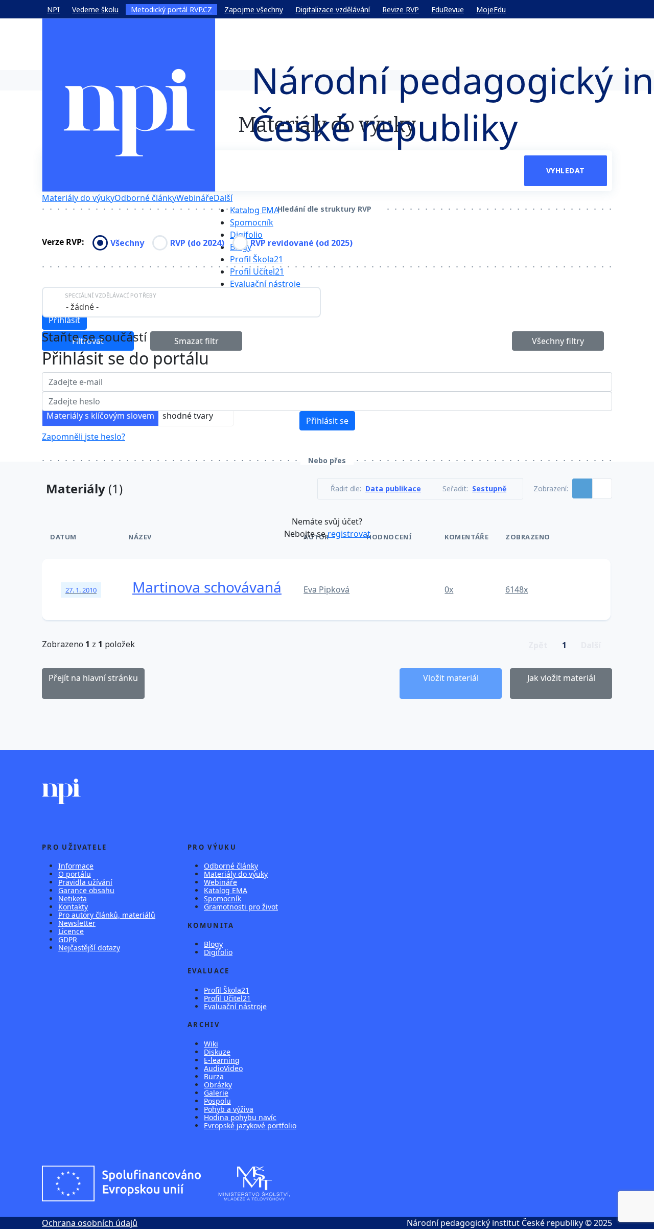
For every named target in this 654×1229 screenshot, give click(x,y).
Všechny (127, 242)
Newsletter (77, 923)
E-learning (222, 1060)
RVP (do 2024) (197, 242)
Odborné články (145, 197)
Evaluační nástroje (265, 283)
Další (223, 197)
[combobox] (181, 302)
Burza (214, 1076)
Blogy (213, 944)
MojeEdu (491, 9)
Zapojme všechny (253, 9)
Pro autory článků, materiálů (106, 915)
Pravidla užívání (85, 882)
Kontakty (73, 907)
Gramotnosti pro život (241, 907)
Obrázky (218, 1084)
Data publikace (393, 489)
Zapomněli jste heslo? (83, 436)
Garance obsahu (86, 890)
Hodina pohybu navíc (240, 1117)
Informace (76, 866)
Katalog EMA (254, 210)
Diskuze (217, 1052)
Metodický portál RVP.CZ (171, 9)
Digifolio (246, 234)
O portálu (74, 874)
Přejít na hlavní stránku (93, 678)
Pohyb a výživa (228, 1109)
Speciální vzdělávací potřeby (110, 295)
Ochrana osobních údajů (89, 1222)
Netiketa (72, 898)
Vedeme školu (95, 9)
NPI (53, 9)
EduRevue (447, 9)
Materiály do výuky (78, 197)
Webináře (195, 197)
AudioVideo (223, 1068)
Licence (71, 931)
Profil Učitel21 (257, 271)
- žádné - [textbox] (82, 306)
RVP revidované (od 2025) (301, 242)
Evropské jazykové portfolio (250, 1125)
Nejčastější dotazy (89, 947)
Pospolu (217, 1101)
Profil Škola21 (256, 259)
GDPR (67, 939)
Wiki (211, 1044)
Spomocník (251, 222)
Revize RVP (400, 9)
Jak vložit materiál (561, 678)
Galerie (216, 1093)
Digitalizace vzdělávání (332, 9)
